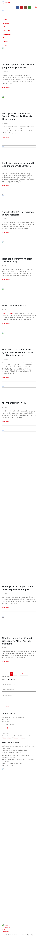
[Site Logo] (7, 11)
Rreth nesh (6, 30)
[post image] (19, 53)
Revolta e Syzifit (8, 313)
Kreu (4, 16)
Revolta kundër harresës (14, 305)
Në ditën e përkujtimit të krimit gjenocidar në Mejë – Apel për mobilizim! (17, 641)
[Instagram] (25, 7)
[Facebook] (17, 7)
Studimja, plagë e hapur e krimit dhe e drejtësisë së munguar (18, 588)
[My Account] (35, 7)
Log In (7, 45)
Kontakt (5, 41)
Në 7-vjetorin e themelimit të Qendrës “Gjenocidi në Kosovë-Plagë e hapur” (17, 116)
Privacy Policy (6, 738)
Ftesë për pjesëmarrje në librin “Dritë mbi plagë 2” (17, 260)
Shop (4, 38)
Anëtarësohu (7, 34)
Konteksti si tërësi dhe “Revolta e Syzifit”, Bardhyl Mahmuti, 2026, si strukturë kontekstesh (18, 352)
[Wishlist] (33, 7)
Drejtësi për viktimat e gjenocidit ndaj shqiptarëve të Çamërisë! (18, 164)
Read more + (6, 87)
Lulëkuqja (6, 23)
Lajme (5, 19)
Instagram (7, 731)
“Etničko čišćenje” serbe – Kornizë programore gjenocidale (18, 66)
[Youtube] (21, 7)
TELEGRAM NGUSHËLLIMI (14, 403)
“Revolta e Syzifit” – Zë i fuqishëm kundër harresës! (18, 213)
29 (22, 674)
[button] (29, 11)
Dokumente (6, 27)
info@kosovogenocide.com (13, 728)
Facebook (3, 731)
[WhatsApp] (29, 7)
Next (26, 674)
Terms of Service (18, 738)
